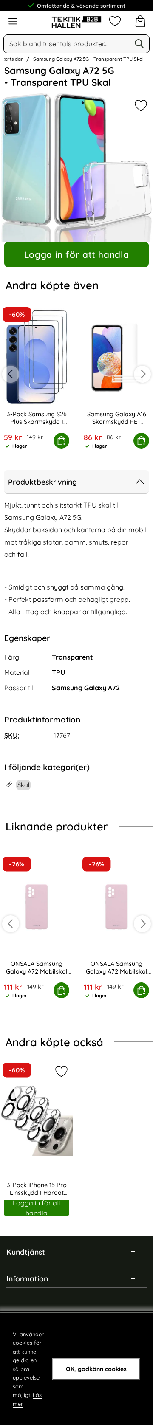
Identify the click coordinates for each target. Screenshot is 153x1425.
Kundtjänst (25, 1251)
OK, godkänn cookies (96, 1369)
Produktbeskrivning (42, 481)
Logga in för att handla (76, 254)
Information (27, 1278)
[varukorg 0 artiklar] (140, 21)
